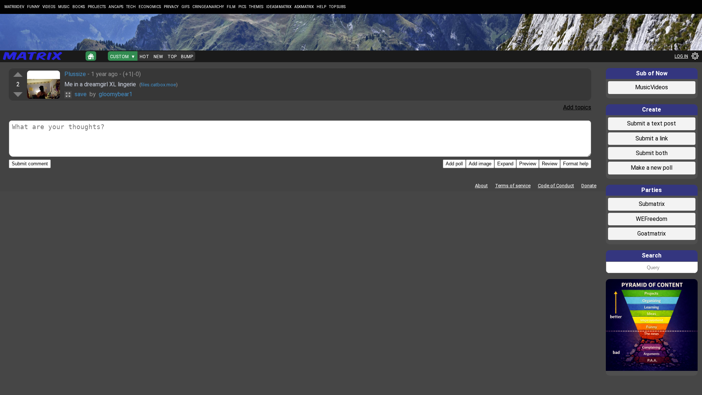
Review (549, 163)
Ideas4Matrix (278, 7)
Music (63, 7)
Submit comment (30, 163)
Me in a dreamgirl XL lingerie (100, 84)
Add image (480, 163)
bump (187, 56)
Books (78, 7)
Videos (48, 7)
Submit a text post (651, 123)
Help (321, 7)
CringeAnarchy (208, 7)
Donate (588, 185)
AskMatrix (304, 7)
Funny (33, 7)
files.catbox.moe (158, 84)
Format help (575, 163)
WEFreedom (651, 218)
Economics (150, 7)
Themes (256, 7)
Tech (131, 7)
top (172, 56)
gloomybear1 (115, 94)
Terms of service (513, 185)
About (481, 185)
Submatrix (652, 203)
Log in (681, 56)
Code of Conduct (556, 185)
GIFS (185, 7)
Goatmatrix (651, 233)
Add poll (454, 163)
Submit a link (651, 138)
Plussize (75, 74)
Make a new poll (651, 167)
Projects (97, 7)
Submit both (652, 153)
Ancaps (116, 7)
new (158, 56)
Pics (242, 7)
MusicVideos (651, 87)
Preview (527, 163)
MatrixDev (14, 7)
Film (231, 7)
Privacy (171, 7)
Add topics (577, 107)
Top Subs (337, 7)
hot (144, 56)
